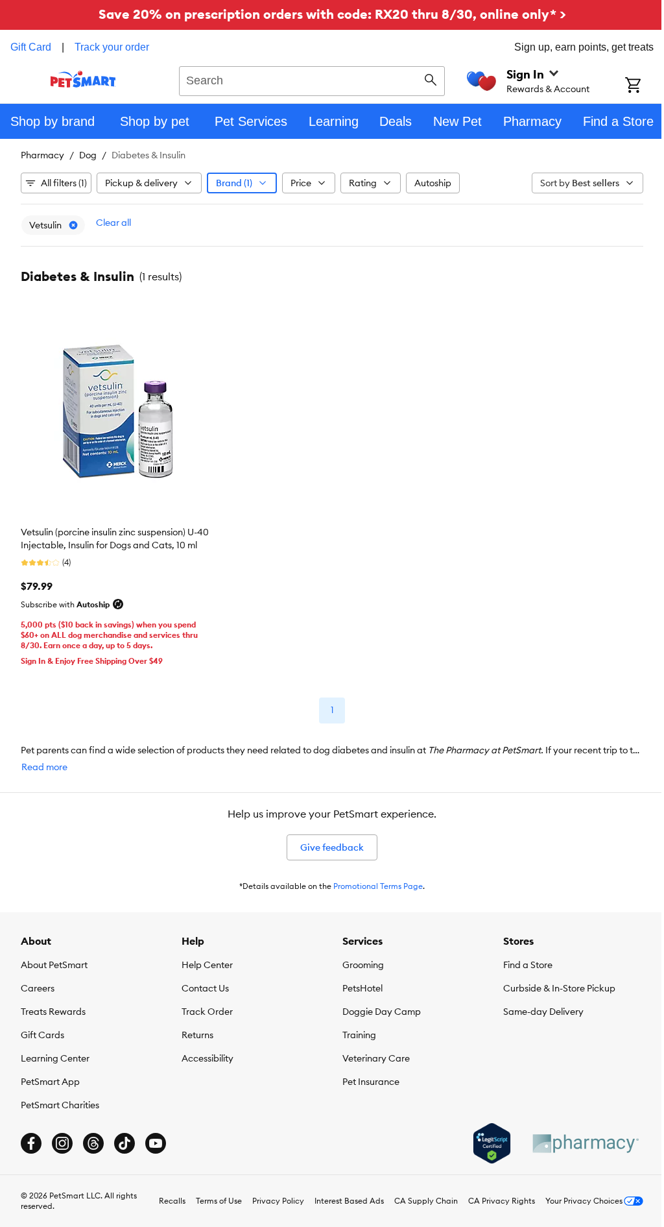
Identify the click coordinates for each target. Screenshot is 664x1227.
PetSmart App (50, 1078)
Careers (37, 985)
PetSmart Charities (60, 1102)
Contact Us (202, 985)
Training (355, 1032)
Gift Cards (42, 1032)
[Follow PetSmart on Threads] (93, 1140)
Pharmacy (42, 155)
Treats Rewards (53, 1008)
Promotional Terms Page (373, 883)
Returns (195, 1032)
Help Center (204, 961)
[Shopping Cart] (635, 86)
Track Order (204, 1008)
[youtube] (155, 1140)
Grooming (358, 961)
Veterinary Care (371, 1055)
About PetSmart (54, 961)
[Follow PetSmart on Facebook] (31, 1140)
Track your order (112, 47)
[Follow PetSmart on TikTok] (124, 1140)
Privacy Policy (268, 1197)
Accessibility (205, 1055)
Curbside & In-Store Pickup (552, 985)
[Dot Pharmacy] (575, 1140)
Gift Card (30, 47)
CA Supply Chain (416, 1197)
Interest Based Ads (339, 1197)
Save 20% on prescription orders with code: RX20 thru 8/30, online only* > (327, 14)
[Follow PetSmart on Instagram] (62, 1140)
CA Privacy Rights (491, 1197)
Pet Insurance (366, 1078)
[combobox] (307, 79)
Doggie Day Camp (377, 1008)
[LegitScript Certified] (482, 1140)
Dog (88, 155)
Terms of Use (209, 1197)
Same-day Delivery (536, 1008)
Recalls (162, 1197)
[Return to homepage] (82, 79)
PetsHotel (358, 985)
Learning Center (55, 1055)
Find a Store (520, 961)
